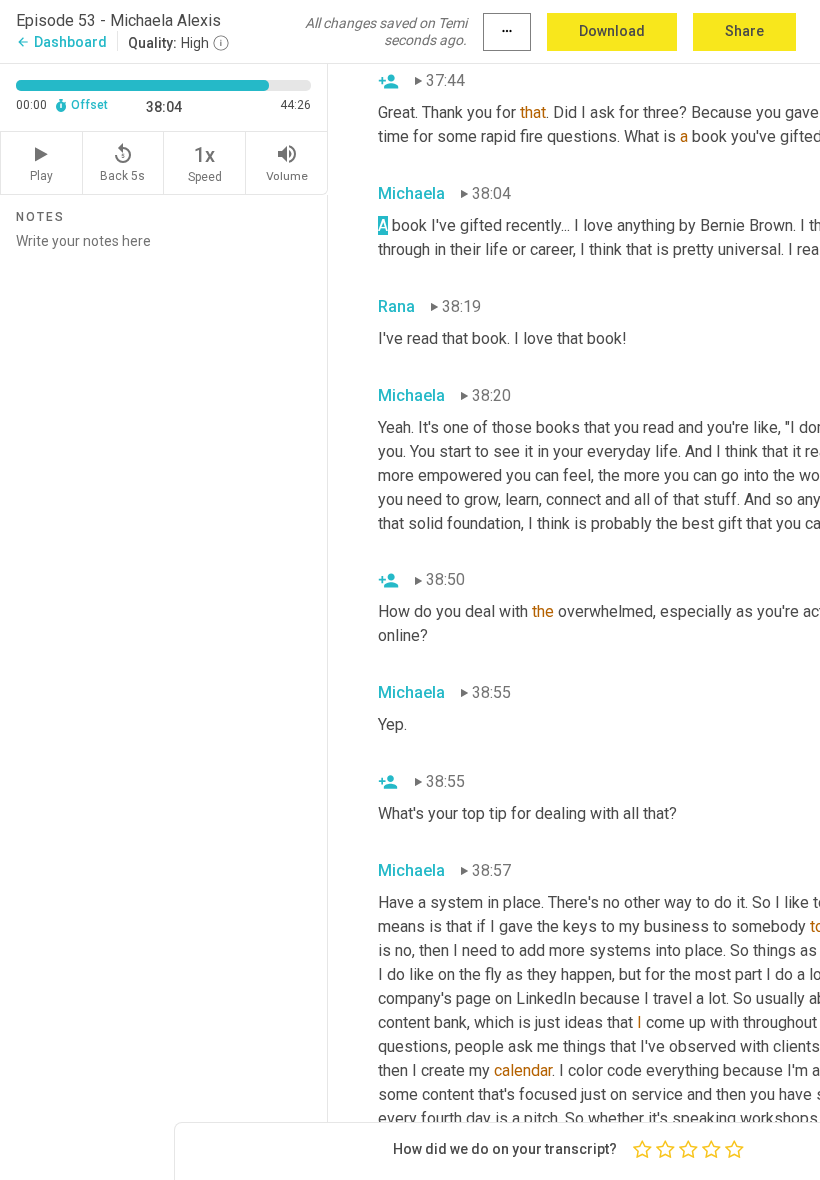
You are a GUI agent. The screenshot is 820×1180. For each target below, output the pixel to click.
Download (612, 31)
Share (744, 31)
